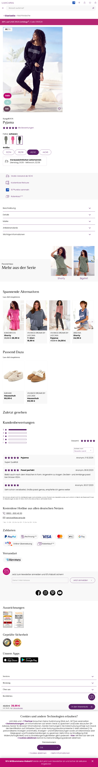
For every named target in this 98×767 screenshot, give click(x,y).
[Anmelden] (84, 2)
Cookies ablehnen (27, 738)
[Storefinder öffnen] (79, 2)
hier (73, 735)
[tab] (6, 140)
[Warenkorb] (95, 2)
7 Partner (28, 721)
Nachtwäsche (23, 15)
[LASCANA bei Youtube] (60, 592)
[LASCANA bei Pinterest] (52, 592)
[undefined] (92, 322)
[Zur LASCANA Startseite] (7, 2)
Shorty (61, 278)
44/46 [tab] (45, 152)
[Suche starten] (93, 8)
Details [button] (6, 214)
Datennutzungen (15, 723)
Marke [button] (5, 221)
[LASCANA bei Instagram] (45, 592)
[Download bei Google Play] (29, 659)
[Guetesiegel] (17, 642)
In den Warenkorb (80, 706)
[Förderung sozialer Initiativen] (7, 102)
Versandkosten (18, 708)
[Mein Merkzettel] (90, 2)
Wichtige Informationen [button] (14, 234)
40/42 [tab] (33, 152)
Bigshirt (84, 278)
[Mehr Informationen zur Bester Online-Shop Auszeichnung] (7, 619)
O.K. (41, 747)
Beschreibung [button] (9, 208)
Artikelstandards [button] (10, 227)
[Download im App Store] (11, 659)
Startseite (10, 15)
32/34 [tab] (8, 152)
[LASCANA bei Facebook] (38, 592)
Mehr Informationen (61, 753)
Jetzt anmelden (80, 580)
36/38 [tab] (20, 152)
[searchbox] (48, 8)
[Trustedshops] (7, 642)
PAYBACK (73, 6)
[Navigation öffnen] (2, 8)
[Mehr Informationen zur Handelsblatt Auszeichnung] (19, 619)
